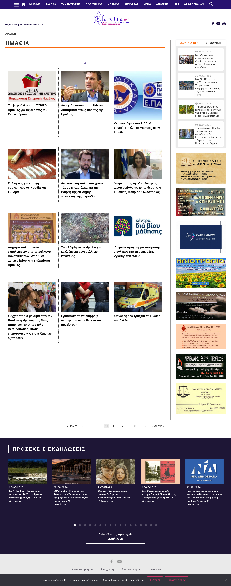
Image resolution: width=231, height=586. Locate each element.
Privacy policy (176, 580)
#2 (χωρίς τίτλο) (24, 4)
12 (121, 426)
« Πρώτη (72, 426)
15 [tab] (146, 525)
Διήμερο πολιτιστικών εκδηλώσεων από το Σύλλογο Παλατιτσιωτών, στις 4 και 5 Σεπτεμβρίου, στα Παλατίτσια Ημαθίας (29, 256)
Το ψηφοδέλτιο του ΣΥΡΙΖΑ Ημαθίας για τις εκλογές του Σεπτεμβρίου (27, 110)
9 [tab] (115, 525)
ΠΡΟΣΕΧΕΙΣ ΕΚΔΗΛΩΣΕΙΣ (49, 449)
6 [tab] (100, 525)
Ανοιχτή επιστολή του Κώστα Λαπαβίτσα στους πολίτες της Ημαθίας (82, 110)
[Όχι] (225, 579)
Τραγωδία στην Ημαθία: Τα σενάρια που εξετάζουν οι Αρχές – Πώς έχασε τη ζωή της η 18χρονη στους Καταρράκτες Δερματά (208, 136)
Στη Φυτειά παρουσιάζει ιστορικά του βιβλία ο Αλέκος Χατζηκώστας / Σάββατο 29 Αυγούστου (159, 495)
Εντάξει (155, 580)
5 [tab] (95, 525)
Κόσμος (113, 4)
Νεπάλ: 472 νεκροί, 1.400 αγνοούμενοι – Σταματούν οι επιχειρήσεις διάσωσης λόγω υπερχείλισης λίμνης (207, 87)
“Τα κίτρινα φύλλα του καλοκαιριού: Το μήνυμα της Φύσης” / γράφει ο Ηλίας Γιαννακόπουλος (208, 111)
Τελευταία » (158, 426)
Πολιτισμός (94, 4)
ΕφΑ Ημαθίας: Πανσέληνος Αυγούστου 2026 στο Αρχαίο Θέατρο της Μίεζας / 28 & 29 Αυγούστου (25, 495)
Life (176, 4)
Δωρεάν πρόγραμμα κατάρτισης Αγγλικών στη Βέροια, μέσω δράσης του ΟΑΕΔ (137, 252)
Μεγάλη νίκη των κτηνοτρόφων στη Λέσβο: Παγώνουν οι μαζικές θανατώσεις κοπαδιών (206, 61)
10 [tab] (120, 525)
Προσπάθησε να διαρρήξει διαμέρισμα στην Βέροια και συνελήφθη (81, 320)
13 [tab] (135, 525)
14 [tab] (141, 525)
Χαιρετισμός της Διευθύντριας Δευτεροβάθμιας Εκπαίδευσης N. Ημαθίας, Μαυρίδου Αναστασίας (138, 188)
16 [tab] (151, 525)
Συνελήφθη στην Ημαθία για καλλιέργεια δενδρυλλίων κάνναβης (81, 252)
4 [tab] (90, 525)
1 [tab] (85, 63)
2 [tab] (80, 525)
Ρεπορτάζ (131, 4)
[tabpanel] (27, 482)
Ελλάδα (51, 4)
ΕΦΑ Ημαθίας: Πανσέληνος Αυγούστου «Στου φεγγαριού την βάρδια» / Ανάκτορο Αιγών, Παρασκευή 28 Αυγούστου (71, 497)
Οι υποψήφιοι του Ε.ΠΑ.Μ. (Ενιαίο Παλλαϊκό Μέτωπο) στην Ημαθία (137, 128)
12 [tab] (130, 525)
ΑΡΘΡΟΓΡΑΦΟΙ (194, 4)
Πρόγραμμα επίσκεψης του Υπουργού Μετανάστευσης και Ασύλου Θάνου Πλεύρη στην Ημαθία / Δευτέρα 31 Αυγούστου (204, 497)
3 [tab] (85, 525)
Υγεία (147, 4)
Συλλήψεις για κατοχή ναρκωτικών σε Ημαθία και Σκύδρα (27, 188)
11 (114, 426)
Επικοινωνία (155, 569)
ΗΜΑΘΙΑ (35, 4)
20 (134, 426)
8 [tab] (110, 525)
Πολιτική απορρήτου (80, 569)
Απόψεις (162, 4)
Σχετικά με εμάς (131, 569)
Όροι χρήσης (107, 569)
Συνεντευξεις (70, 4)
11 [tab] (125, 525)
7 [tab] (105, 525)
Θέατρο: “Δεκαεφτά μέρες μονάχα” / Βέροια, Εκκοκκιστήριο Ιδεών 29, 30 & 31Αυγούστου (115, 495)
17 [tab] (156, 525)
